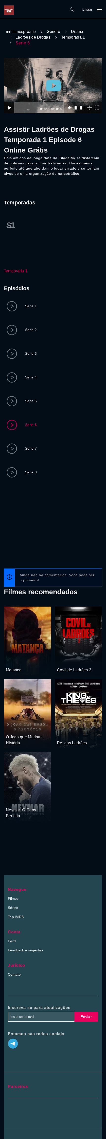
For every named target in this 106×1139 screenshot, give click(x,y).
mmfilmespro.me (21, 31)
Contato (14, 974)
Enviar (86, 1017)
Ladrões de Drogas (33, 37)
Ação (10, 660)
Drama (77, 31)
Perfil (12, 941)
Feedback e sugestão (25, 950)
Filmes (13, 898)
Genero (53, 31)
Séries (13, 908)
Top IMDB (16, 917)
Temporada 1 (73, 37)
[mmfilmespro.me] (10, 9)
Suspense (65, 660)
